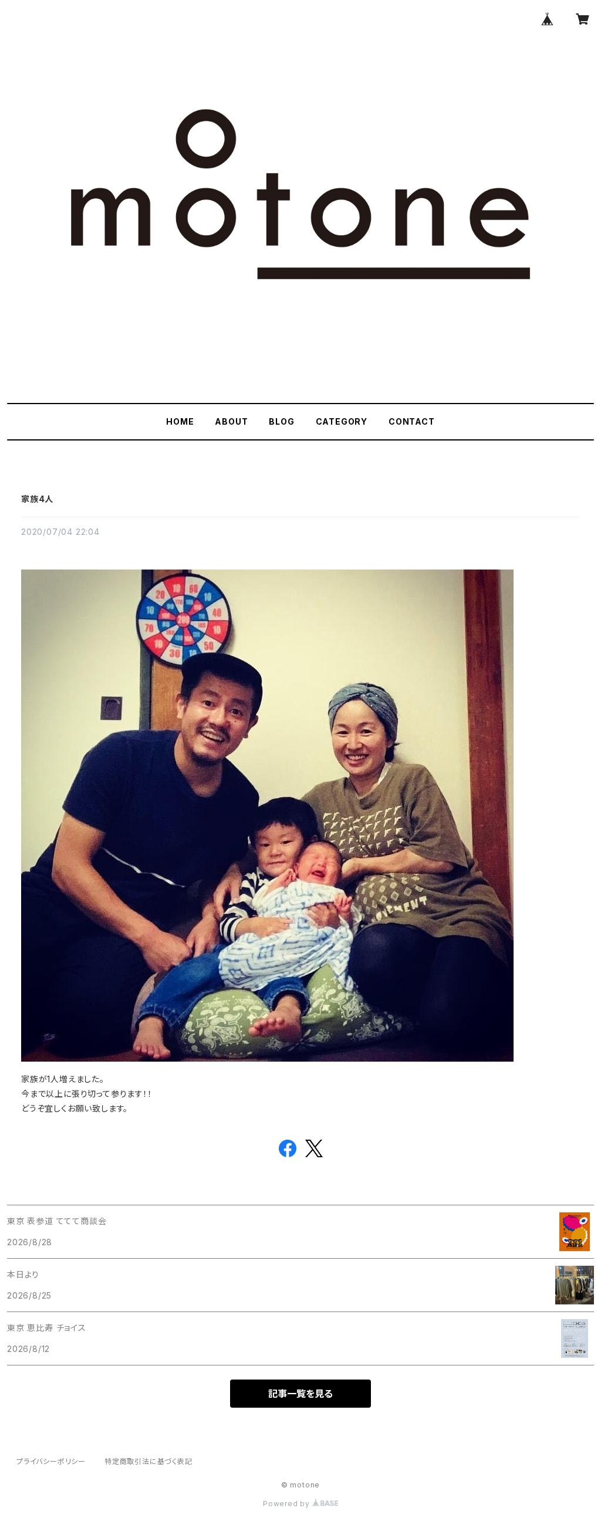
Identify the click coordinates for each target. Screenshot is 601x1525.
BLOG (281, 421)
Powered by (287, 1503)
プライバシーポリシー (51, 1461)
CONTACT (412, 421)
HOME (180, 421)
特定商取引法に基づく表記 (148, 1461)
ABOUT (231, 421)
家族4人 (37, 499)
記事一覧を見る (300, 1393)
